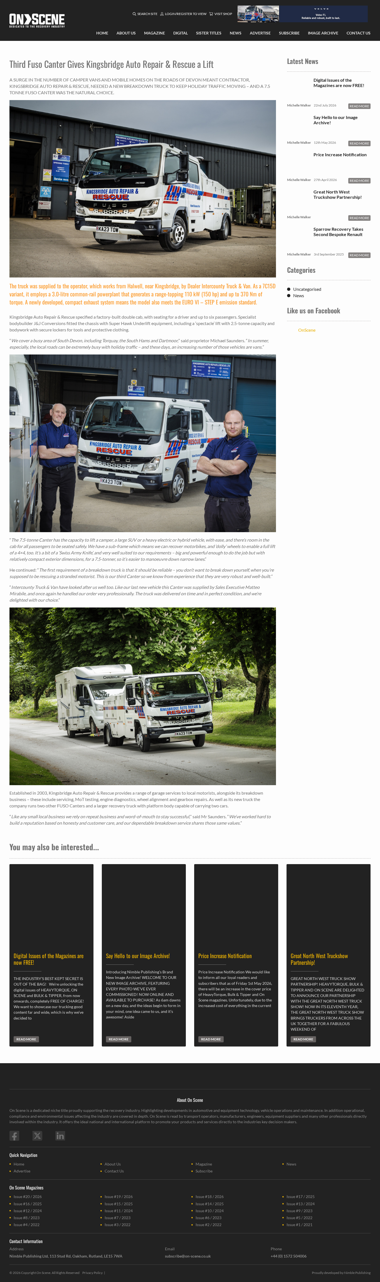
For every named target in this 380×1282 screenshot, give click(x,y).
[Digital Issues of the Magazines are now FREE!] (298, 96)
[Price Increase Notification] (298, 171)
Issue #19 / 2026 (119, 1196)
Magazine (204, 1164)
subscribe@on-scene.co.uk (188, 1256)
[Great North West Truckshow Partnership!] (298, 208)
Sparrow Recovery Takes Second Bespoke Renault (338, 231)
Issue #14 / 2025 (210, 1203)
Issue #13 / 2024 (301, 1203)
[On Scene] (37, 21)
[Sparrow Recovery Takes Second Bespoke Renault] (298, 245)
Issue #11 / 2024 (119, 1210)
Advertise (22, 1171)
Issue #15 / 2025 (119, 1203)
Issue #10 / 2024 (210, 1210)
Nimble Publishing (357, 1273)
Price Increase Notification (340, 154)
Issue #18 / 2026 (210, 1196)
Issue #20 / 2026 (28, 1196)
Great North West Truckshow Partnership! (338, 194)
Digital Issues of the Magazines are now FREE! (339, 82)
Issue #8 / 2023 (27, 1217)
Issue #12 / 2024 (28, 1210)
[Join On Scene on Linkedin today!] (60, 1135)
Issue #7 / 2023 (117, 1217)
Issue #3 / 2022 (117, 1224)
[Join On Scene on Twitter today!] (37, 1135)
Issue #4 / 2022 (27, 1224)
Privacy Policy (92, 1273)
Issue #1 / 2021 (299, 1224)
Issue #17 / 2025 (301, 1196)
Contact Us (114, 1171)
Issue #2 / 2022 (208, 1224)
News (298, 295)
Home (19, 1164)
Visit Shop (223, 14)
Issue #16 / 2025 (28, 1203)
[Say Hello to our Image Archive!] (298, 134)
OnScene (306, 330)
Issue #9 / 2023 (299, 1210)
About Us (113, 1164)
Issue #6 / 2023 (208, 1217)
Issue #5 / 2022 (299, 1217)
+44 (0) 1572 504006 (289, 1256)
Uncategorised (307, 289)
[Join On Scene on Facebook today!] (14, 1135)
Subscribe (204, 1171)
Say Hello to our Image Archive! (336, 120)
